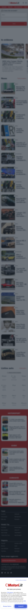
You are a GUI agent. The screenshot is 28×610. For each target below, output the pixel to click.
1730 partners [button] (10, 592)
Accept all (20, 606)
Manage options (7, 606)
